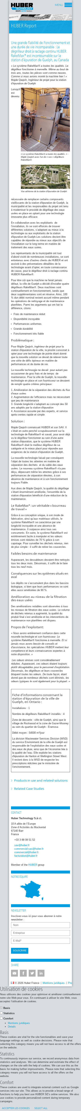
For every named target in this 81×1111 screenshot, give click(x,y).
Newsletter (18, 910)
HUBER (32, 864)
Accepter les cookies (16, 1108)
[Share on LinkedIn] (41, 973)
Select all (40, 1108)
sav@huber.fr (21, 845)
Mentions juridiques (54, 983)
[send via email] (14, 973)
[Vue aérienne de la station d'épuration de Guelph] (45, 177)
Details (12, 1026)
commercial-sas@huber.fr (28, 848)
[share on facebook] (23, 973)
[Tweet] (32, 973)
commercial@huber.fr (26, 852)
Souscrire (19, 950)
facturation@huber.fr (25, 855)
